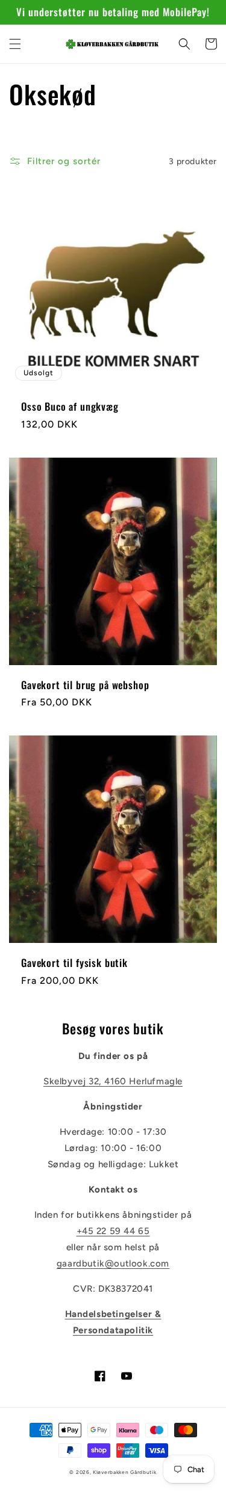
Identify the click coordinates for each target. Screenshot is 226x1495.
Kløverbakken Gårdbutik (124, 1472)
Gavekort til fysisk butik (74, 963)
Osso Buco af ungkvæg (70, 407)
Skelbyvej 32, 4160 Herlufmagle (113, 1081)
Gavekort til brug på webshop (85, 685)
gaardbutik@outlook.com (113, 1263)
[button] (15, 44)
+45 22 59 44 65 (113, 1231)
